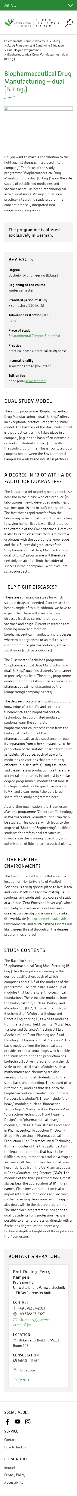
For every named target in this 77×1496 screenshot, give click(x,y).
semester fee (35, 381)
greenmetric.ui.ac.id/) (50, 919)
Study (56, 41)
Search (69, 23)
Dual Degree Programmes (24, 50)
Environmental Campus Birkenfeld (26, 41)
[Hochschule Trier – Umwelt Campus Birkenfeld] (32, 22)
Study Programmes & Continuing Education (35, 45)
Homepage (26, 1370)
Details (23, 1380)
